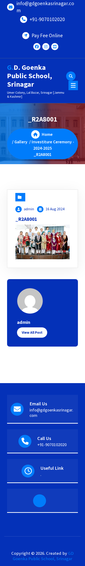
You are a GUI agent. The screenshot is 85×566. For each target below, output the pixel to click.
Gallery (20, 141)
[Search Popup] (71, 76)
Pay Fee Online (47, 35)
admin (29, 209)
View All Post (32, 332)
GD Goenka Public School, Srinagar (43, 556)
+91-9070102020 (47, 19)
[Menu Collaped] (73, 85)
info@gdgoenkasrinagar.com (45, 7)
